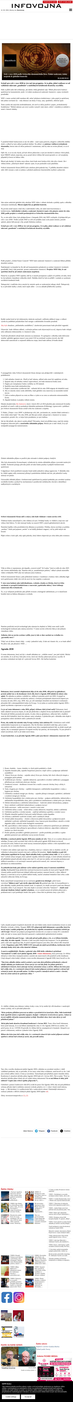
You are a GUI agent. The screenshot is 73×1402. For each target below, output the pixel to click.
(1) (24, 1095)
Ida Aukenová (21, 404)
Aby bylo (4, 325)
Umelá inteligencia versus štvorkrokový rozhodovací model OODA (59, 1227)
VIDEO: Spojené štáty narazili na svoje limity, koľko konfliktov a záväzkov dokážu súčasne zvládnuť (40, 1271)
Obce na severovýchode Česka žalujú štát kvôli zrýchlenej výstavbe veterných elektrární (40, 1219)
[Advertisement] (36, 25)
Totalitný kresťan (8, 1368)
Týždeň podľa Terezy (43, 1349)
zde (46, 1091)
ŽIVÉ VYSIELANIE (65, 2)
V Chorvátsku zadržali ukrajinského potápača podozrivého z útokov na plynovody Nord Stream (58, 1250)
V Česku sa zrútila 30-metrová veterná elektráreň (59, 1190)
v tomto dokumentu (44, 953)
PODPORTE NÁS (50, 2)
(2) (27, 1095)
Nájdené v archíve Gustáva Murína (47, 1346)
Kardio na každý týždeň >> (28, 1370)
